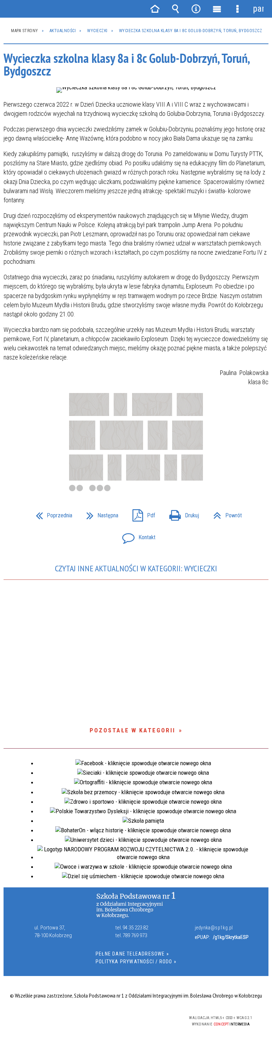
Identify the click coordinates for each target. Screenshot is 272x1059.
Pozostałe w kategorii (132, 730)
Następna (99, 513)
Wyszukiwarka (175, 9)
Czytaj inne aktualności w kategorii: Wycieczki (136, 568)
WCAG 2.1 (154, 1017)
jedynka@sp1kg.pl (214, 927)
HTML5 (121, 1018)
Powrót (225, 513)
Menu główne (216, 9)
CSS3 (132, 1018)
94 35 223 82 (135, 927)
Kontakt (136, 535)
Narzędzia (196, 9)
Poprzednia (51, 513)
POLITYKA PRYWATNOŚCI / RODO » (136, 961)
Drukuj (181, 513)
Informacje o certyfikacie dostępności (47, 1019)
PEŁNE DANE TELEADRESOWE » (132, 954)
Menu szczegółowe (237, 9)
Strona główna (154, 9)
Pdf (141, 513)
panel (258, 9)
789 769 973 (135, 935)
